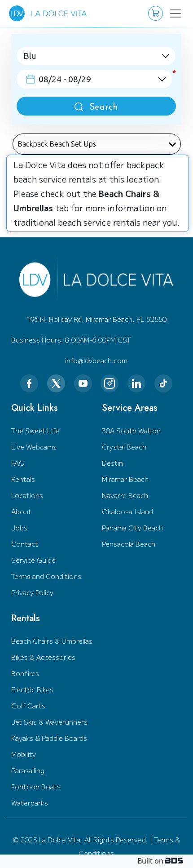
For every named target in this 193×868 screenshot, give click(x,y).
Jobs (19, 527)
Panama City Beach (132, 527)
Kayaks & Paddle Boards (49, 738)
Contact (24, 543)
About (21, 511)
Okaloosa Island (127, 511)
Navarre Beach (125, 495)
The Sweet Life (35, 430)
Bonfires (25, 673)
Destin (112, 462)
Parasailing (27, 770)
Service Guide (33, 560)
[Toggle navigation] (171, 13)
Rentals (23, 479)
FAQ (18, 462)
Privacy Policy (32, 592)
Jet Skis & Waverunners (49, 721)
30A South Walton (131, 430)
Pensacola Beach (128, 543)
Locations (27, 495)
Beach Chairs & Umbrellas (51, 640)
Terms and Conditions (46, 576)
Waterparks (29, 802)
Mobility (23, 754)
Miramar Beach (125, 479)
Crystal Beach (124, 446)
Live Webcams (34, 446)
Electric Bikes (32, 689)
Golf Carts (28, 705)
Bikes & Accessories (43, 657)
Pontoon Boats (36, 786)
